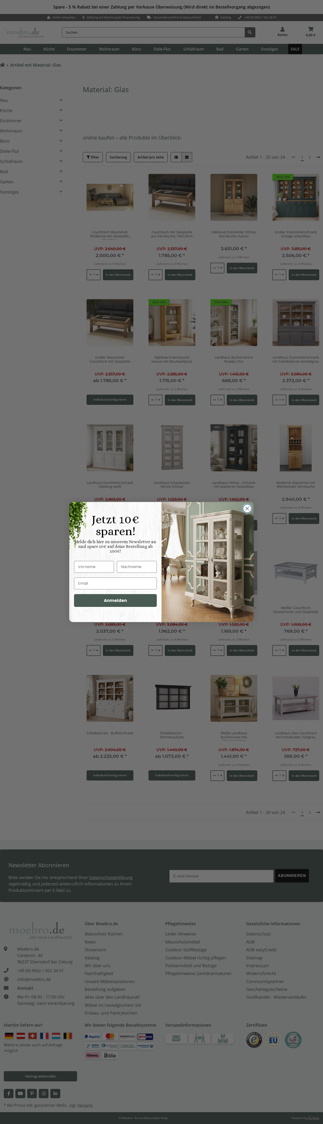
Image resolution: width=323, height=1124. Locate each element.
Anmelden (115, 600)
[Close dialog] (247, 508)
